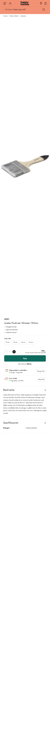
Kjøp (25, 358)
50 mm (15, 342)
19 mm (8, 342)
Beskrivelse (8, 389)
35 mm (23, 342)
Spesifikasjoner (10, 422)
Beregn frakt (40, 371)
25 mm (31, 342)
